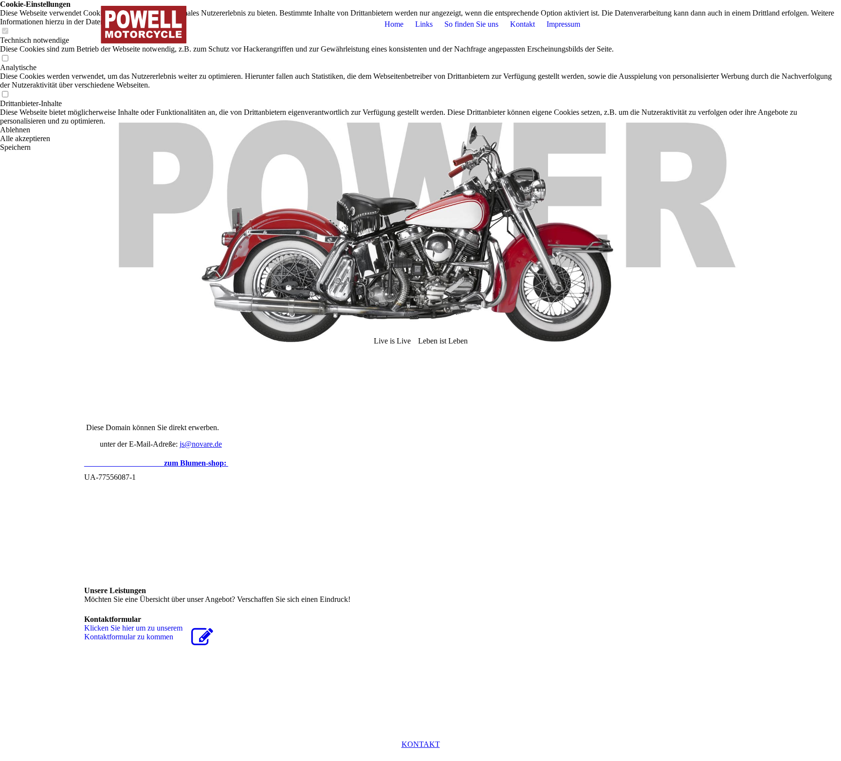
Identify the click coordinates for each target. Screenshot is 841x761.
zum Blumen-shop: (156, 463)
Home (393, 24)
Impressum (563, 24)
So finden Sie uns (471, 24)
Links (424, 24)
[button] (420, 130)
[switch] (5, 58)
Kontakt (522, 24)
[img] (145, 24)
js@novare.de (201, 444)
